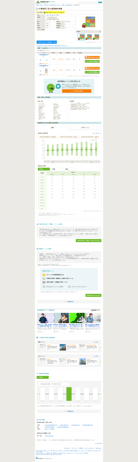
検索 (101, 2)
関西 (52, 454)
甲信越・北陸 (45, 454)
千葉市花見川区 (69, 5)
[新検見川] (60, 394)
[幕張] (69, 394)
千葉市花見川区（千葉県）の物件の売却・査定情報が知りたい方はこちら (52, 45)
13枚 (40, 63)
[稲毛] (51, 394)
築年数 (53, 169)
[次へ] (100, 347)
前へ (38, 394)
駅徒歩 (67, 169)
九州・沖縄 (60, 454)
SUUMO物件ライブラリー (54, 5)
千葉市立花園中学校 (64, 425)
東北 (40, 454)
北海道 (37, 454)
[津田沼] (86, 394)
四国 (54, 454)
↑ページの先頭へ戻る (98, 443)
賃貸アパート (61, 450)
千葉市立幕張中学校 (75, 425)
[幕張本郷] (77, 394)
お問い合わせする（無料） (92, 57)
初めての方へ (67, 448)
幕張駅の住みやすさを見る (93, 295)
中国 (56, 454)
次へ (100, 394)
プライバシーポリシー (89, 448)
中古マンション (84, 450)
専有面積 (41, 169)
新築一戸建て (90, 450)
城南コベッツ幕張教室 (49, 428)
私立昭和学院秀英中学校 (88, 425)
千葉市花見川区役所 (49, 435)
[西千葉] (42, 394)
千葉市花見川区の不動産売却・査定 (47, 42)
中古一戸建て (95, 450)
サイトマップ (74, 448)
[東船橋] (95, 394)
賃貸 (61, 12)
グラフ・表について (96, 133)
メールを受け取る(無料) (77, 91)
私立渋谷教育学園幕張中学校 (51, 425)
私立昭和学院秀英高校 (49, 427)
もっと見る (96, 342)
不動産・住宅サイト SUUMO (42, 5)
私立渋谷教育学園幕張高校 (62, 427)
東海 (49, 454)
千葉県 (63, 5)
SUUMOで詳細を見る (92, 61)
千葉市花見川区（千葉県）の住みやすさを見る (88, 240)
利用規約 (81, 448)
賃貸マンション (55, 450)
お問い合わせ (98, 448)
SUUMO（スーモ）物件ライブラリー (45, 2)
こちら (85, 405)
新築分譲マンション (77, 450)
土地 (99, 450)
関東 (42, 454)
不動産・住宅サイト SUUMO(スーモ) (42, 450)
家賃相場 (71, 450)
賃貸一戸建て (66, 450)
